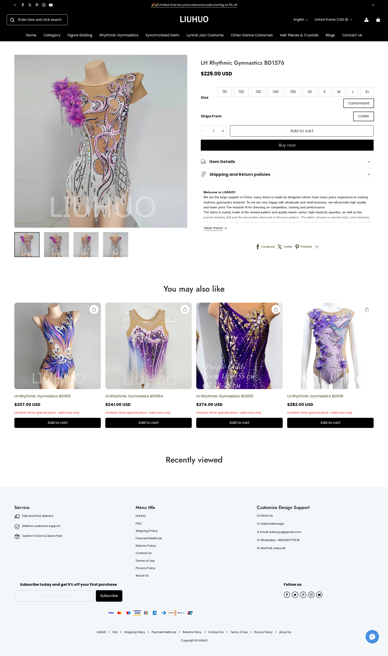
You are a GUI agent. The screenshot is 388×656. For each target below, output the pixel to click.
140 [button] (276, 91)
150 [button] (293, 91)
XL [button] (367, 91)
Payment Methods (149, 538)
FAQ (138, 524)
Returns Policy (146, 546)
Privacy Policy (145, 568)
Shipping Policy (147, 531)
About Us (142, 576)
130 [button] (258, 91)
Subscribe (109, 595)
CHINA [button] (363, 116)
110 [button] (225, 91)
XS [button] (310, 91)
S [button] (325, 91)
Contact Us (144, 553)
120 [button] (241, 91)
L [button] (353, 91)
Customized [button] (358, 103)
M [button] (338, 91)
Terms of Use (145, 561)
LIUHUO (141, 516)
